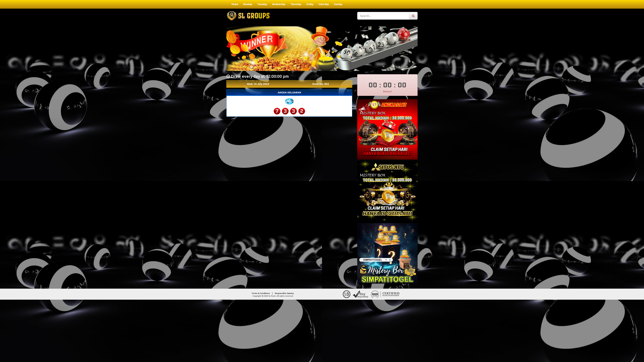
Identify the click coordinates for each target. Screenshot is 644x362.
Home (234, 4)
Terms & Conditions (261, 293)
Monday (247, 4)
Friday (309, 4)
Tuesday (262, 4)
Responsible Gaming (284, 293)
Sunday (338, 4)
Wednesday (278, 4)
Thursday (295, 4)
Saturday (323, 4)
